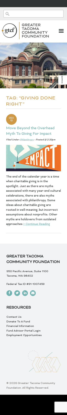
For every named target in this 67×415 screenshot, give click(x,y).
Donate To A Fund (18, 321)
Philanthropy (27, 139)
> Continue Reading (36, 224)
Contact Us (13, 317)
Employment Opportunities (24, 335)
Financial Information (20, 326)
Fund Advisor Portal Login (23, 331)
